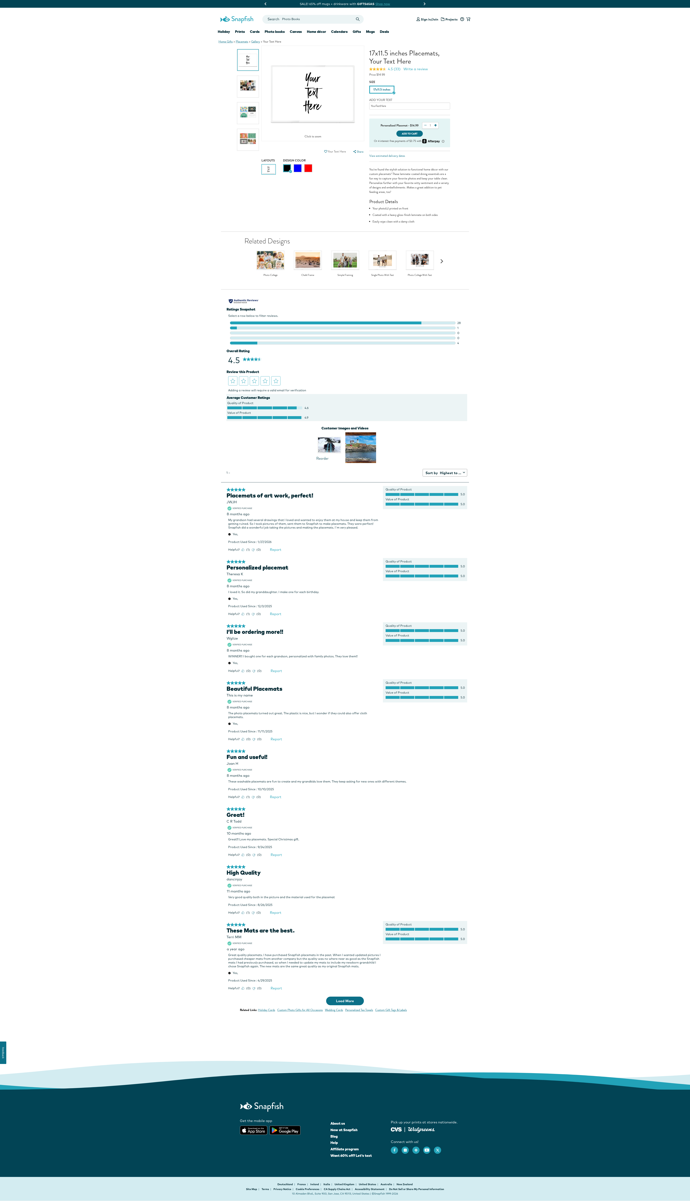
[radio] (287, 168)
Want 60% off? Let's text (351, 1155)
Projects (451, 19)
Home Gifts (225, 41)
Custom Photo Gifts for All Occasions (300, 1010)
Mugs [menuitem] (370, 31)
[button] (325, 151)
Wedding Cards (334, 1010)
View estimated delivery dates (387, 156)
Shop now (374, 4)
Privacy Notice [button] (282, 1189)
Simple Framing (345, 275)
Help (334, 1142)
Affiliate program (344, 1149)
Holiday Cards (266, 1010)
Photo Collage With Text (420, 275)
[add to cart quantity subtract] (425, 125)
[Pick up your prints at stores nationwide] (396, 1129)
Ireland (314, 1184)
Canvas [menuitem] (296, 31)
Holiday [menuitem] (224, 31)
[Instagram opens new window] (407, 1148)
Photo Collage (270, 275)
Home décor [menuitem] (316, 31)
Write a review (415, 69)
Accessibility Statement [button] (370, 1189)
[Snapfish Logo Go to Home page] (236, 19)
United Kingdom (345, 1184)
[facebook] (396, 1148)
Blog (334, 1136)
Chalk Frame (307, 275)
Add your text (380, 100)
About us (337, 1123)
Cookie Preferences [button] (307, 1189)
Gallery (255, 41)
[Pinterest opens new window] (417, 1148)
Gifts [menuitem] (357, 31)
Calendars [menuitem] (339, 31)
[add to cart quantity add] (435, 125)
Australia (387, 1184)
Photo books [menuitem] (275, 31)
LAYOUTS (268, 160)
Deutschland (285, 1184)
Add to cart (409, 134)
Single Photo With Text (382, 275)
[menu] (358, 151)
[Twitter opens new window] (439, 1148)
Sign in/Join (429, 19)
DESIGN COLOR (294, 160)
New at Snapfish (344, 1130)
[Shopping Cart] (467, 19)
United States (368, 1184)
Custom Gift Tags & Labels (391, 1010)
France (301, 1184)
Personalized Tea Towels (359, 1010)
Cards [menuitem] (255, 31)
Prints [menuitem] (240, 31)
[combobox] (313, 19)
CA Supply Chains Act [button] (337, 1189)
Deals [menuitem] (384, 31)
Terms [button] (265, 1189)
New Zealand (405, 1184)
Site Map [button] (251, 1189)
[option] (248, 60)
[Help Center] (462, 19)
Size (372, 82)
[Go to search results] (358, 19)
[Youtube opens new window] (428, 1148)
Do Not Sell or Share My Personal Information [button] (416, 1189)
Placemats (242, 41)
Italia (327, 1184)
